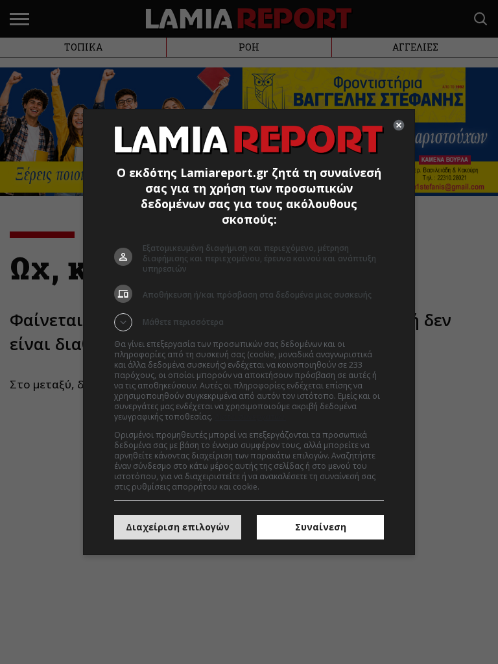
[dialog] (249, 332)
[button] (249, 322)
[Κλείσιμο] (399, 125)
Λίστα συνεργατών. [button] (250, 416)
